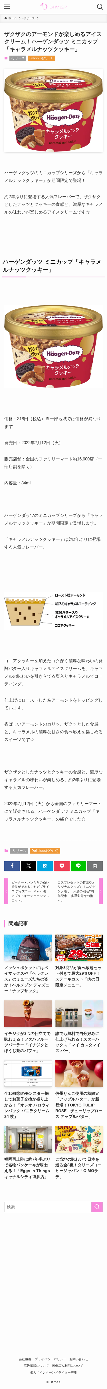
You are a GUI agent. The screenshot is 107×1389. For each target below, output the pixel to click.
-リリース (18, 58)
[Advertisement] (53, 1273)
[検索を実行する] (97, 1207)
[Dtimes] (53, 7)
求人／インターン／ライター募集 (53, 1372)
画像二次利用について (67, 1365)
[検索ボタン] (100, 7)
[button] (12, 866)
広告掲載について (36, 1365)
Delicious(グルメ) (41, 58)
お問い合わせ (78, 1359)
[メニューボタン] (7, 7)
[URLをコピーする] (95, 866)
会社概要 (25, 1359)
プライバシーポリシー (50, 1359)
